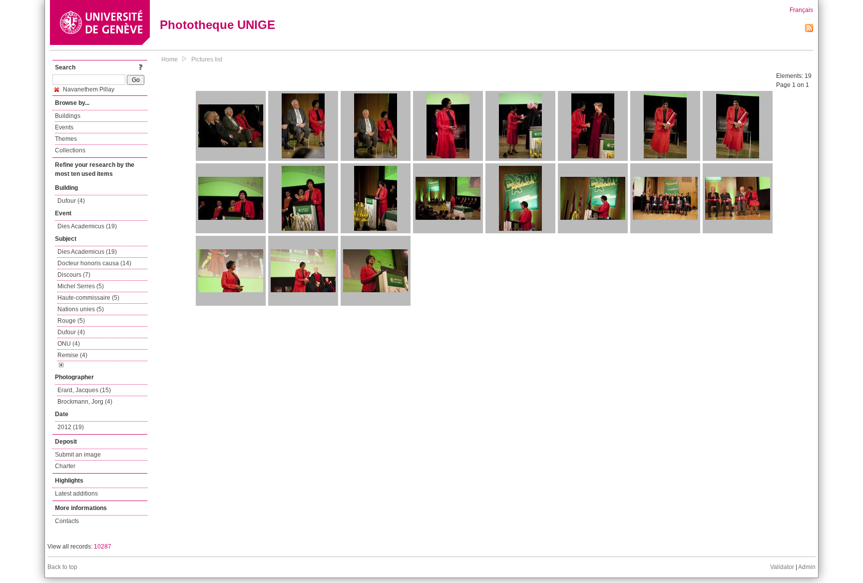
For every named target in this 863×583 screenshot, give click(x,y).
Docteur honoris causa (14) (94, 263)
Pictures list (206, 59)
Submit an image (78, 454)
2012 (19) (70, 427)
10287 (102, 546)
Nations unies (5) (80, 309)
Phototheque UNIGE (217, 24)
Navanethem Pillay (87, 89)
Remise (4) (72, 355)
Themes (66, 138)
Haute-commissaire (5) (88, 297)
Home (169, 59)
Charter (65, 466)
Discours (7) (73, 274)
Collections (70, 150)
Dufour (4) (71, 200)
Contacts (67, 521)
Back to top (62, 567)
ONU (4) (68, 343)
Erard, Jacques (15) (84, 390)
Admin (807, 567)
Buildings (67, 115)
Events (64, 127)
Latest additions (76, 493)
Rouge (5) (71, 320)
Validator (782, 567)
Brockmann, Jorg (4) (84, 401)
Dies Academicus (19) (87, 226)
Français (801, 9)
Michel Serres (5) (80, 286)
